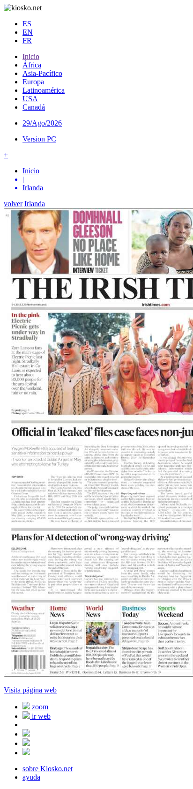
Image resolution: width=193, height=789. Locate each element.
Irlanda (34, 204)
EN (27, 32)
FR (27, 41)
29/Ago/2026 (42, 123)
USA (30, 99)
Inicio (30, 56)
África (31, 65)
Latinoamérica (43, 90)
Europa (33, 82)
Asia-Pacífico (42, 73)
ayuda (31, 777)
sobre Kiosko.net (47, 769)
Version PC (39, 139)
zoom (39, 707)
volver (13, 204)
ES (26, 24)
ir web (40, 716)
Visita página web (30, 690)
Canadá (33, 107)
